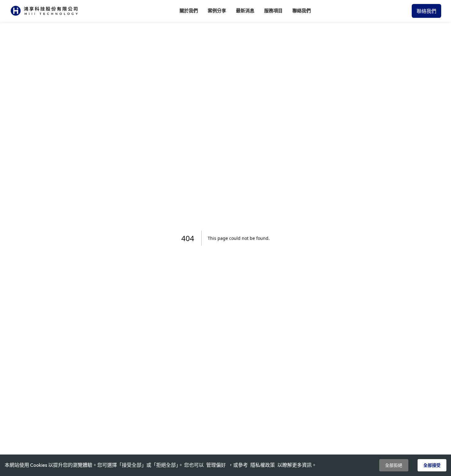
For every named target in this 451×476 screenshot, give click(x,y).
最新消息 (245, 11)
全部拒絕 (393, 465)
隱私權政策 (262, 465)
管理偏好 (216, 465)
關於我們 (188, 11)
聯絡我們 (301, 11)
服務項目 (273, 11)
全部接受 (432, 465)
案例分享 (217, 11)
